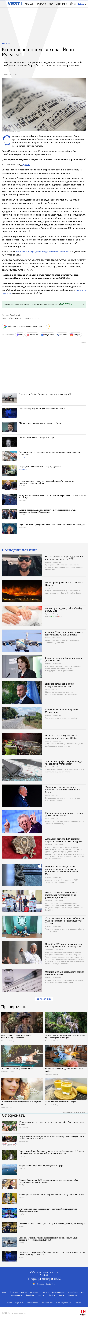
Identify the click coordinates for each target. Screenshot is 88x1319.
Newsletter (34, 335)
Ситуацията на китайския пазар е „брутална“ (40, 466)
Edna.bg (61, 1295)
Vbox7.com (14, 1292)
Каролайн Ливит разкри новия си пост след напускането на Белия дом (52, 524)
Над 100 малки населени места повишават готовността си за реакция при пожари (61, 895)
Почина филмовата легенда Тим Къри (36, 437)
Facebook (63, 335)
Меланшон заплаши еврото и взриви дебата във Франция (64, 814)
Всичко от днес (44, 999)
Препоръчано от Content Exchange (74, 1112)
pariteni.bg (22, 457)
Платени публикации (63, 1303)
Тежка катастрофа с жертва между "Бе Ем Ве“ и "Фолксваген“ (63, 762)
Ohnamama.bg (17, 1295)
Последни (29, 4)
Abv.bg (4, 1292)
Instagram (76, 335)
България (41, 4)
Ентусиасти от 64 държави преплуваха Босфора (41, 1165)
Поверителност (46, 1303)
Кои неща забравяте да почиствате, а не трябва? (64, 1069)
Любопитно (61, 4)
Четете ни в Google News (46, 1284)
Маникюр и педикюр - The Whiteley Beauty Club (63, 609)
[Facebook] (44, 1306)
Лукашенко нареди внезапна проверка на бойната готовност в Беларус (62, 790)
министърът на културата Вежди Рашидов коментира (42, 251)
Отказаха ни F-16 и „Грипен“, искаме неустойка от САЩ (45, 394)
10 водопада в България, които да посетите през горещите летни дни (65, 1036)
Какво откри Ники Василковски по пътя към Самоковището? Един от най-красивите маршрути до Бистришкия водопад (51, 1152)
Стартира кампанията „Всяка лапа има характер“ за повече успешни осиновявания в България (51, 1137)
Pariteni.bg (51, 1295)
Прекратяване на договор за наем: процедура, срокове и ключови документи (49, 453)
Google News (49, 335)
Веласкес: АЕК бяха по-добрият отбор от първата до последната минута (52, 1223)
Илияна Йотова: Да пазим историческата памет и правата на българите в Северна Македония (47, 511)
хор (4, 318)
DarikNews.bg (15, 315)
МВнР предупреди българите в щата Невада (64, 583)
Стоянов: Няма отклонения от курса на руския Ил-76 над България (64, 633)
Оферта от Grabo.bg (51, 614)
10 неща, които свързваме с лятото (17, 1068)
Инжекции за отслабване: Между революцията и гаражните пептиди (51, 1194)
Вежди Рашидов (32, 318)
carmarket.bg (23, 469)
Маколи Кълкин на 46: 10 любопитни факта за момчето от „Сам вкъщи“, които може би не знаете (48, 1181)
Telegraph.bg (72, 1295)
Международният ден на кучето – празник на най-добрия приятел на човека (51, 1123)
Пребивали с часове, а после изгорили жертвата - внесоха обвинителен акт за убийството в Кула (62, 870)
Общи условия (32, 1303)
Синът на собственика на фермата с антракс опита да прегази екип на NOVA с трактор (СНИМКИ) (52, 1253)
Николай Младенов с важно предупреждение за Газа (59, 685)
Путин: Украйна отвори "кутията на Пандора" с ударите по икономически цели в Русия (46, 482)
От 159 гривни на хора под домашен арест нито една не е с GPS (64, 557)
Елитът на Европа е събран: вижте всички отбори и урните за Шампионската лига (48, 1210)
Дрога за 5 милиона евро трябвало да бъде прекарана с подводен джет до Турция (64, 921)
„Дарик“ (26, 164)
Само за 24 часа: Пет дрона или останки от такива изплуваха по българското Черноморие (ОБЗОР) (48, 1239)
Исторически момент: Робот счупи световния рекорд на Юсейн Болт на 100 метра (52, 496)
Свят (51, 4)
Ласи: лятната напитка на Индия (60, 1101)
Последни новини (19, 550)
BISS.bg (83, 1292)
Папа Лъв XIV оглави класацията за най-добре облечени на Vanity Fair (63, 945)
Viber (21, 335)
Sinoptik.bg (29, 1295)
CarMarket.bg (73, 1292)
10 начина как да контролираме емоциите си (21, 1103)
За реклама (19, 1303)
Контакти (77, 1303)
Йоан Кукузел (15, 318)
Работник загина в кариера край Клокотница (62, 710)
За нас (9, 1303)
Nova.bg (46, 1292)
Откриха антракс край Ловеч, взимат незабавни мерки (64, 973)
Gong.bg (24, 1292)
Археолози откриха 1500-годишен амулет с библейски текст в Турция (63, 840)
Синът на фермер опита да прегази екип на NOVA (42, 408)
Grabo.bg (40, 1295)
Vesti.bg (15, 3)
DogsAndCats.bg (58, 1292)
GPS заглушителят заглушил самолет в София (40, 423)
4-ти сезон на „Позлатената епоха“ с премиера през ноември (18, 1036)
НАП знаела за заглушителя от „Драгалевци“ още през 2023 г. (61, 736)
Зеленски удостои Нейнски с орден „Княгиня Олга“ (63, 659)
